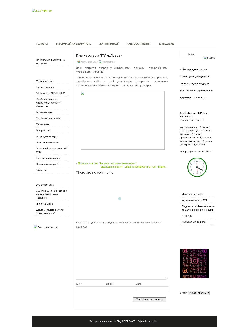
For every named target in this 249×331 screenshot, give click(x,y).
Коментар (81, 227)
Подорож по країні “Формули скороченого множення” (107, 163)
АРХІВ (183, 293)
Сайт (138, 283)
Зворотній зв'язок (47, 227)
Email (110, 283)
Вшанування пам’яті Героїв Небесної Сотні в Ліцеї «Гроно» (133, 166)
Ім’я (79, 283)
